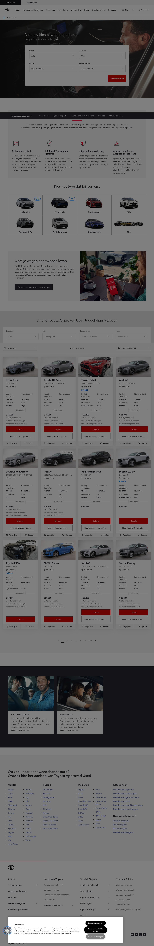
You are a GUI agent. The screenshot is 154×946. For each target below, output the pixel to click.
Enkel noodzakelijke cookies (95, 930)
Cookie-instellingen (95, 937)
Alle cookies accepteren (95, 923)
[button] (7, 930)
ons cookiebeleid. (66, 933)
